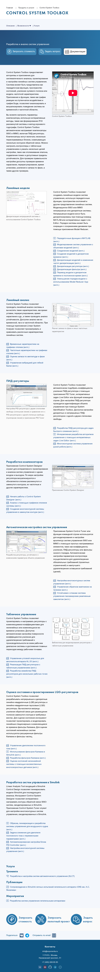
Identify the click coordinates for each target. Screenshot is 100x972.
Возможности (23, 26)
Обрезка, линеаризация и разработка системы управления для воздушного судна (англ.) (27, 826)
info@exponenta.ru (50, 951)
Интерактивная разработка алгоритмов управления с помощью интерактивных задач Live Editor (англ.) (73, 437)
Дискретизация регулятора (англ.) (73, 266)
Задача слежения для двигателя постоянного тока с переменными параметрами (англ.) (23, 835)
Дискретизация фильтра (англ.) (71, 269)
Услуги (36, 26)
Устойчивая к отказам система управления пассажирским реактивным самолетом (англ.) (71, 596)
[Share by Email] (53, 935)
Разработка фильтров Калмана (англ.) (28, 758)
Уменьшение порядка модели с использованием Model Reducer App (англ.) (70, 281)
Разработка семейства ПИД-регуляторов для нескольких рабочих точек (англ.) (26, 673)
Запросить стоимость (24, 51)
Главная (9, 7)
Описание (10, 26)
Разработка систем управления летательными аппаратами (37, 900)
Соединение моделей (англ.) (71, 250)
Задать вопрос (52, 51)
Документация (77, 51)
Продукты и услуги (26, 7)
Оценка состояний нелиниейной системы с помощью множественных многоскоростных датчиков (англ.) (24, 764)
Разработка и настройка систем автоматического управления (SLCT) (42, 876)
